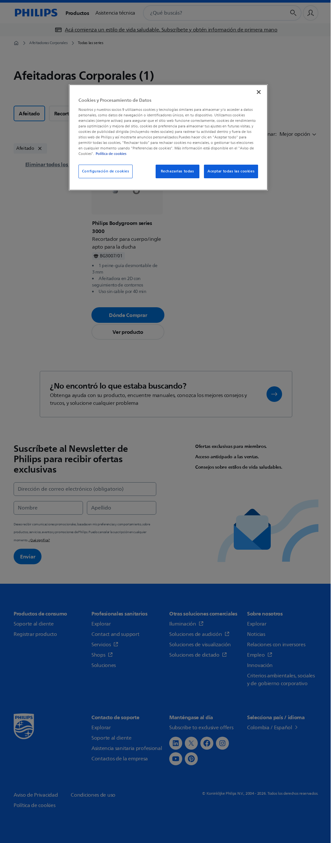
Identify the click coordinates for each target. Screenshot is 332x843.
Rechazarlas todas (177, 171)
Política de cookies (111, 153)
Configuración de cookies (105, 171)
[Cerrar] (259, 92)
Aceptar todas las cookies (231, 171)
